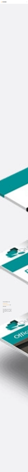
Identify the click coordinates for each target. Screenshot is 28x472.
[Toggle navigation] (26, 1)
